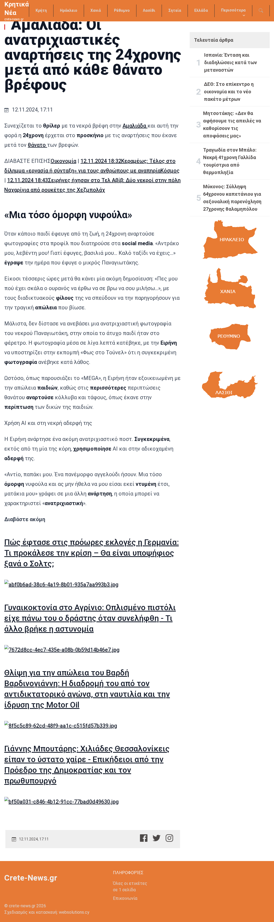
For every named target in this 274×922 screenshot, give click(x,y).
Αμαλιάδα (135, 125)
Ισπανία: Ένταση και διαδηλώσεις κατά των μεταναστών (230, 62)
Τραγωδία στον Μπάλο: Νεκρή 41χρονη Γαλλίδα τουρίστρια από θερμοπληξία (230, 161)
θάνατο (37, 145)
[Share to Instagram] (169, 838)
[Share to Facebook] (143, 838)
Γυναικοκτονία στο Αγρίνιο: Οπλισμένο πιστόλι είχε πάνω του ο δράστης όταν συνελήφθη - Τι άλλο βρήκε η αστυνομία (90, 618)
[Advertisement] (230, 455)
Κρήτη (41, 10)
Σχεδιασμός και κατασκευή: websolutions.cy (46, 912)
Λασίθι (149, 10)
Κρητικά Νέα (16, 9)
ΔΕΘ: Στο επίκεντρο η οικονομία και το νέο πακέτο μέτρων (229, 91)
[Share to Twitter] (156, 838)
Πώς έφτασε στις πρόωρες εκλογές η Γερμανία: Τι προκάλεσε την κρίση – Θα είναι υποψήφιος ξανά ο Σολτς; (91, 552)
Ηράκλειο (68, 10)
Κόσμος (170, 170)
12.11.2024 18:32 (101, 161)
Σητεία (174, 10)
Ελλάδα (201, 10)
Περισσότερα (233, 10)
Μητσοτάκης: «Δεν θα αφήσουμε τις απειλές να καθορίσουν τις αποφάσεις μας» (232, 124)
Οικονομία (63, 161)
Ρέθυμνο (122, 10)
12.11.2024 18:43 (27, 180)
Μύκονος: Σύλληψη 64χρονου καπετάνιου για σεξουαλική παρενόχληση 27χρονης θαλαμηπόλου (232, 198)
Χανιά (95, 10)
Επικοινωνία (125, 898)
